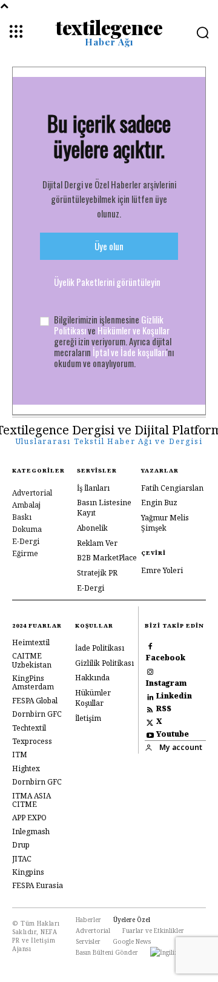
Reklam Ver (97, 543)
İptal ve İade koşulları (130, 352)
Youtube (172, 734)
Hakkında (92, 677)
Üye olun (109, 246)
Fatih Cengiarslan (172, 488)
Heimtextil (31, 642)
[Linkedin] (150, 696)
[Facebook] (150, 645)
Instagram (166, 683)
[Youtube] (150, 734)
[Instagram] (150, 671)
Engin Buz (159, 502)
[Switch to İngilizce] (167, 952)
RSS (163, 709)
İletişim (88, 718)
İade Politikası (99, 648)
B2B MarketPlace (107, 557)
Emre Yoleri (162, 570)
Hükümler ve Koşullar (133, 330)
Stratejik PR (97, 573)
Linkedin (174, 696)
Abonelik (92, 528)
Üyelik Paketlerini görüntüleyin (107, 281)
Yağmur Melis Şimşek (165, 523)
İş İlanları (93, 488)
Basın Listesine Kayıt (104, 507)
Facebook (165, 658)
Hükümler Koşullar (93, 698)
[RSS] (150, 709)
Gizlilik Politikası (104, 663)
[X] (150, 722)
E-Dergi (90, 588)
